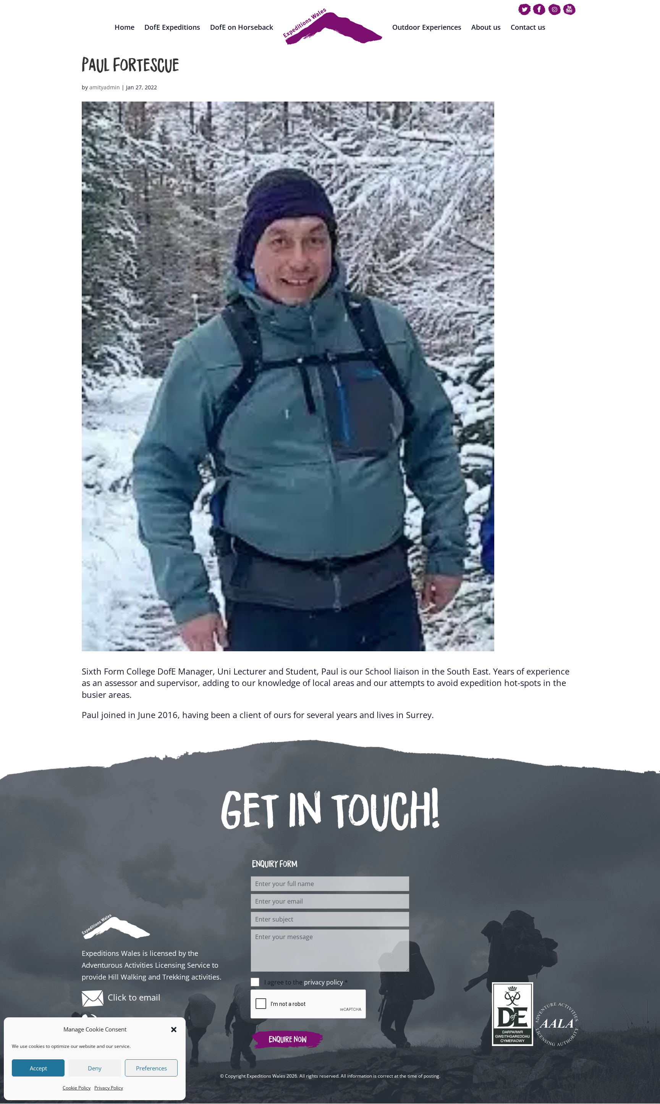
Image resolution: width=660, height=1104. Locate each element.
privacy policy (323, 982)
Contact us (528, 27)
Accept (38, 1068)
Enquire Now (287, 1039)
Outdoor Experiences (426, 27)
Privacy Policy (108, 1088)
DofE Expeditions (172, 27)
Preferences (151, 1068)
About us (486, 27)
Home (124, 27)
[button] (174, 1029)
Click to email (134, 997)
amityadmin (104, 87)
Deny (95, 1068)
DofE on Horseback (241, 27)
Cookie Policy (77, 1088)
